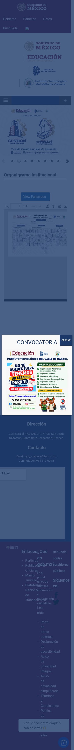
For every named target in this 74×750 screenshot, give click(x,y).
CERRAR (66, 340)
